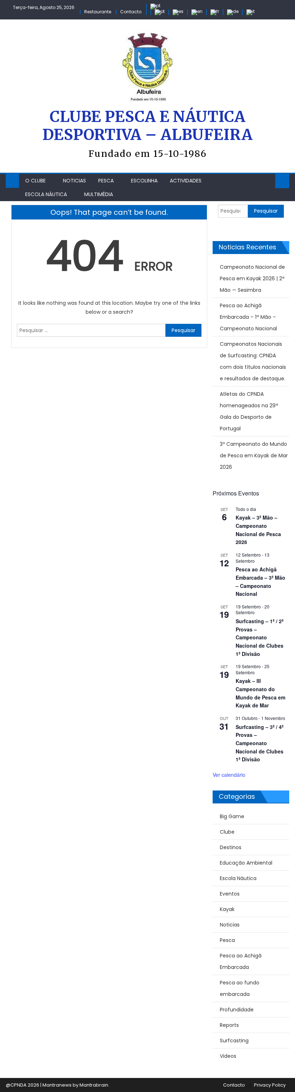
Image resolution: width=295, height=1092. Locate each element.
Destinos (230, 847)
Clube (227, 831)
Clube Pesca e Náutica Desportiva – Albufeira (147, 126)
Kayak (227, 909)
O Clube (35, 180)
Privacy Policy (270, 1085)
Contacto (130, 12)
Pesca (106, 180)
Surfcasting (234, 1040)
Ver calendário (229, 774)
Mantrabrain (94, 1085)
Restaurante (97, 12)
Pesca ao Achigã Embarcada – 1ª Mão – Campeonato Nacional (248, 317)
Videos (228, 1056)
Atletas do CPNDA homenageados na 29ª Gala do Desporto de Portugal (249, 411)
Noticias (74, 180)
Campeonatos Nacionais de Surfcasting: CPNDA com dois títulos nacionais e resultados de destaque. (253, 361)
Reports (229, 1025)
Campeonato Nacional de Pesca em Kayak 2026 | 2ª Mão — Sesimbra (252, 278)
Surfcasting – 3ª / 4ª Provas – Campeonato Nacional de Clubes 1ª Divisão (259, 743)
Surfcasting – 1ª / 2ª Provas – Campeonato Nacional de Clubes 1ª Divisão (259, 637)
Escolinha (144, 180)
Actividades (185, 180)
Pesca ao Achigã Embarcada (241, 961)
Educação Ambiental (246, 862)
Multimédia (98, 194)
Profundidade (237, 1009)
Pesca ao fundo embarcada (239, 988)
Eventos (230, 893)
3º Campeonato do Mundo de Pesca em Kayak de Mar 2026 (254, 455)
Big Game (232, 816)
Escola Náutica (46, 194)
